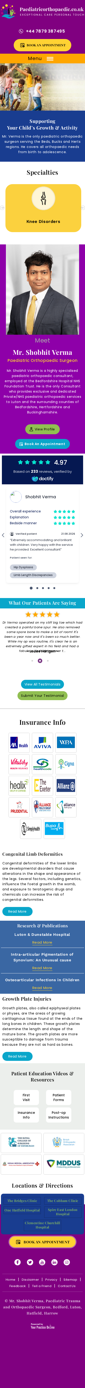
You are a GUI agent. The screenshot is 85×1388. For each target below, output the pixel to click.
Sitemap (70, 1279)
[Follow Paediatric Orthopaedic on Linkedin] (55, 1263)
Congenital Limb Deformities (32, 854)
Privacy (51, 1279)
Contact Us (67, 1286)
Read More (17, 911)
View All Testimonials (42, 684)
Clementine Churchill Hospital (42, 1225)
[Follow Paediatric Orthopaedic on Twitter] (30, 1263)
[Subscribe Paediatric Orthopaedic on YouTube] (42, 1263)
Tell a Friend (41, 1286)
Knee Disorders (42, 221)
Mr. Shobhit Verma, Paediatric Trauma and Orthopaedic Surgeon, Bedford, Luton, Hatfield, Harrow (42, 1306)
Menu (35, 58)
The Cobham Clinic (62, 1201)
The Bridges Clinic (22, 1201)
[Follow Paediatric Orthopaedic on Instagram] (67, 1263)
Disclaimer (30, 1279)
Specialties (42, 172)
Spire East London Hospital (63, 1212)
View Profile (45, 429)
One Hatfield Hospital (22, 1210)
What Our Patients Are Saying (42, 603)
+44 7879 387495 (45, 31)
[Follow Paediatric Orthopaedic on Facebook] (18, 1263)
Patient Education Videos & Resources (42, 1076)
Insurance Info (42, 722)
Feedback (17, 1286)
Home (11, 1279)
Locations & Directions (42, 1185)
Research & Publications (42, 925)
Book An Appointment (45, 444)
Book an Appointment (46, 45)
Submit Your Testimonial (42, 695)
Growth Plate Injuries (26, 998)
